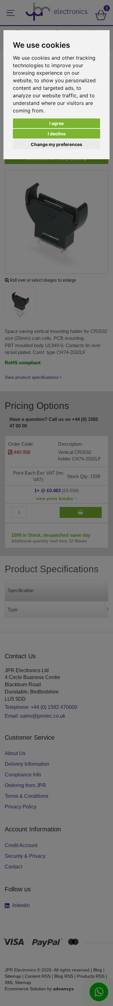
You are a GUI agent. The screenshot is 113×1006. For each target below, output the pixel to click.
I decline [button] (57, 133)
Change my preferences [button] (56, 144)
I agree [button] (56, 123)
